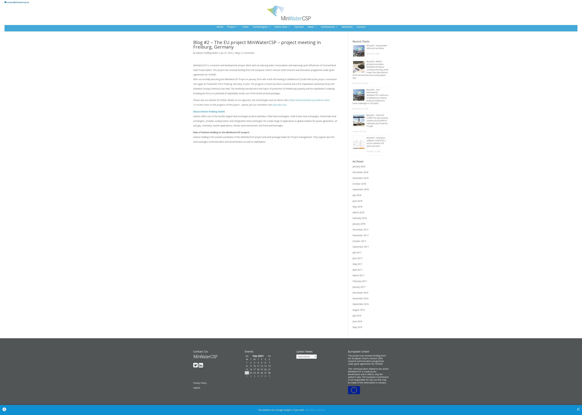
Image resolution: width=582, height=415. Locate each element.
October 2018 (359, 183)
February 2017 (360, 281)
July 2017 (357, 252)
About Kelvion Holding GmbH (208, 111)
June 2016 (357, 321)
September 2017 (361, 246)
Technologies (260, 27)
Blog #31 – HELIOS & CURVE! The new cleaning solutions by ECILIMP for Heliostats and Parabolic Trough (377, 120)
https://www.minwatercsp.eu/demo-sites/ (309, 100)
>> (269, 356)
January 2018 (359, 223)
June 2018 (357, 200)
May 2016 (357, 327)
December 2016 (360, 292)
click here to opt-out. (315, 409)
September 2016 (361, 304)
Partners (299, 27)
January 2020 (359, 166)
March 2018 (358, 212)
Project (231, 27)
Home (220, 27)
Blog (237, 52)
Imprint (196, 387)
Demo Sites (281, 27)
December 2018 (360, 172)
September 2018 (361, 189)
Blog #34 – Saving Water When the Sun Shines (377, 47)
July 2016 (357, 315)
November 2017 (360, 235)
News (311, 27)
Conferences (328, 27)
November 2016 (360, 298)
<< (246, 356)
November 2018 (360, 178)
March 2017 (358, 275)
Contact (361, 27)
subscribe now (279, 104)
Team (245, 27)
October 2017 (359, 241)
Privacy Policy (200, 382)
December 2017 (360, 229)
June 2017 (357, 258)
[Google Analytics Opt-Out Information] (4, 410)
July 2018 (357, 195)
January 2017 (359, 286)
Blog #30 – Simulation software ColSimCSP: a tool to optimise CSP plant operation (376, 142)
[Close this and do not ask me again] (578, 410)
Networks (347, 27)
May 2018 (357, 206)
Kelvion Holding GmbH (207, 52)
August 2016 (359, 309)
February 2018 (360, 218)
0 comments (248, 52)
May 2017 (357, 264)
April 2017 (357, 269)
